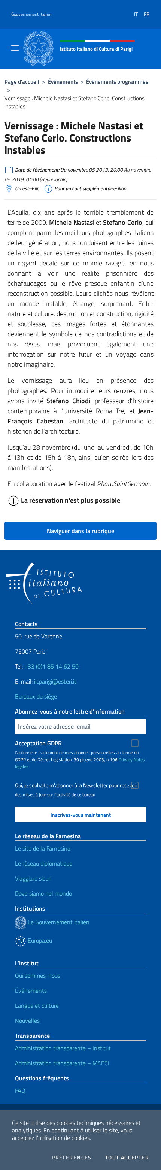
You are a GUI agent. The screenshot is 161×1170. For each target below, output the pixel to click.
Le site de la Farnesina (42, 848)
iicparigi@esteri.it (55, 681)
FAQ (20, 1090)
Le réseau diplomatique (43, 863)
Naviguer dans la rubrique (80, 530)
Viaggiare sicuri (33, 878)
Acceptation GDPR (38, 743)
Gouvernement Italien (31, 14)
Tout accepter (127, 1157)
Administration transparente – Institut (63, 1048)
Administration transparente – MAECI (62, 1063)
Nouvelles (27, 1020)
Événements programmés (117, 81)
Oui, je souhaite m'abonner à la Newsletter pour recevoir (76, 785)
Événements (63, 81)
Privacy (126, 759)
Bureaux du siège (36, 696)
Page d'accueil (21, 81)
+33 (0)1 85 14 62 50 (51, 666)
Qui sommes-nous (37, 975)
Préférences (71, 1157)
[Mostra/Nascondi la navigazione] (14, 48)
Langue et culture (37, 1005)
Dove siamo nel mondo (43, 893)
